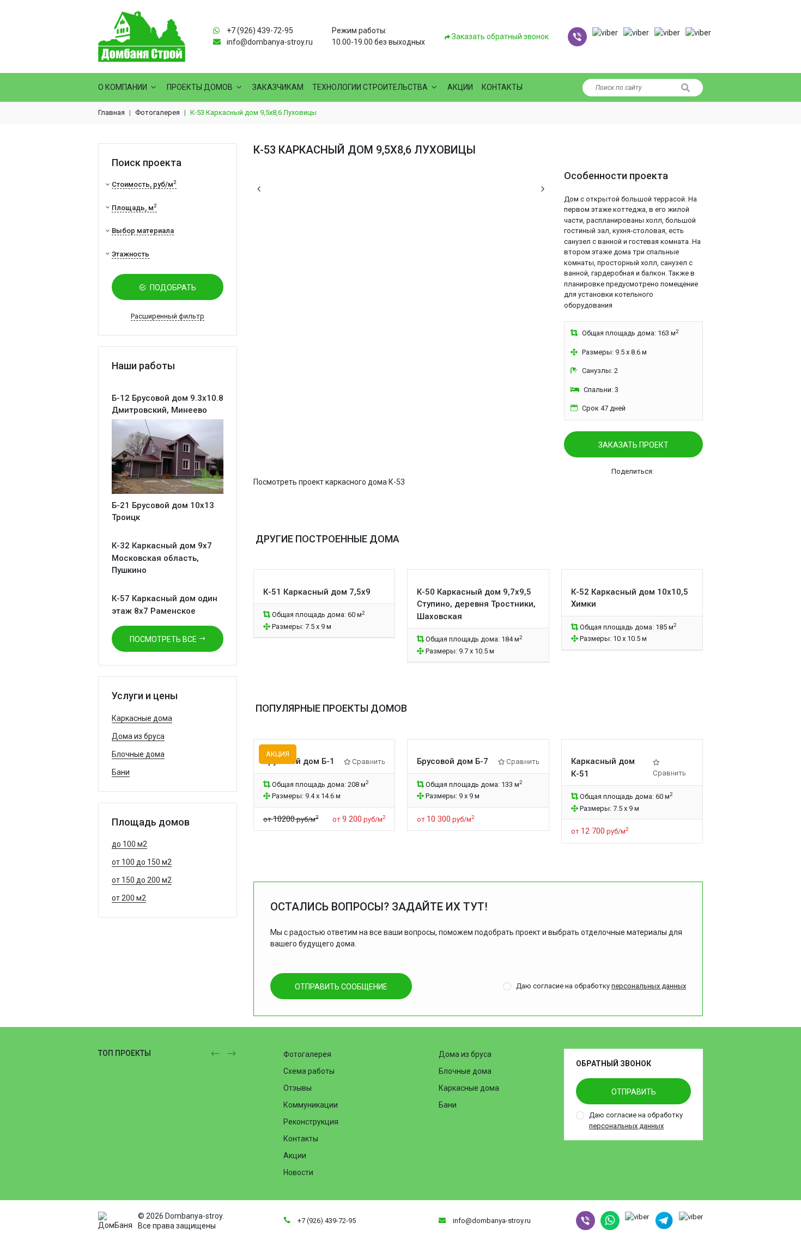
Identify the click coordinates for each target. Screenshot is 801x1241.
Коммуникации (310, 1105)
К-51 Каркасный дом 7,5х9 (317, 592)
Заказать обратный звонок (499, 36)
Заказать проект (633, 445)
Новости (298, 1172)
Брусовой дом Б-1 (299, 761)
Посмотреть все (164, 639)
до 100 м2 (129, 844)
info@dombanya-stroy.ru (270, 42)
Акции (460, 87)
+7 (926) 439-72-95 (260, 30)
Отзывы (297, 1088)
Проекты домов (200, 87)
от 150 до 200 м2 (142, 880)
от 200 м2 (129, 898)
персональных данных (648, 986)
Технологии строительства (370, 87)
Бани (121, 772)
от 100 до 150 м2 (142, 862)
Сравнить (368, 761)
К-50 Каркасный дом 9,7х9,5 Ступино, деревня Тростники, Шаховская (476, 604)
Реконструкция (310, 1121)
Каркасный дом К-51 (603, 767)
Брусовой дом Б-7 (452, 761)
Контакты (502, 87)
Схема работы (309, 1071)
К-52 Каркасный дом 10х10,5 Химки (629, 598)
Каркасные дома (142, 718)
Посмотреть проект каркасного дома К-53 (329, 482)
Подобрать (172, 287)
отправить (633, 1091)
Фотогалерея (157, 112)
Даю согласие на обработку (601, 986)
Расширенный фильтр (167, 316)
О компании (122, 87)
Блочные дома (138, 754)
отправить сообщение (341, 986)
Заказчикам (278, 87)
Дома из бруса (138, 736)
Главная (111, 112)
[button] (577, 36)
